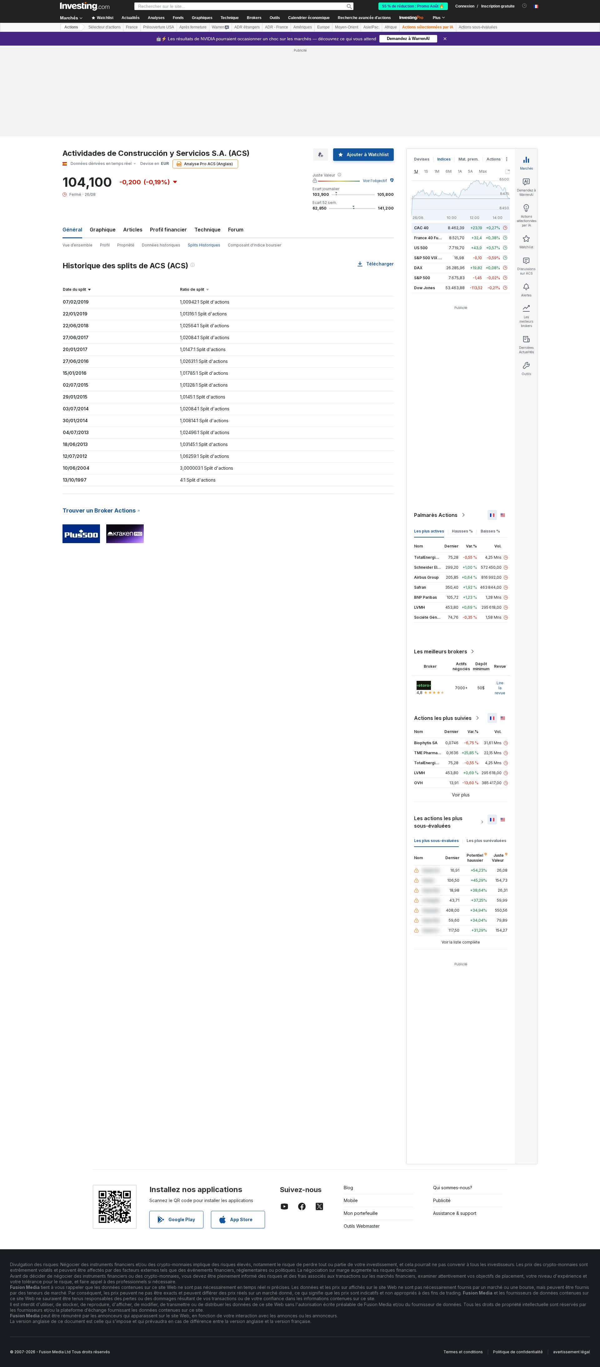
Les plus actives (429, 531)
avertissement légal (571, 1352)
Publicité (442, 1200)
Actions (71, 27)
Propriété (125, 245)
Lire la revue (500, 688)
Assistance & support (454, 1213)
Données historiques (161, 245)
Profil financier (168, 229)
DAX (418, 267)
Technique (207, 229)
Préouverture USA (158, 27)
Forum (235, 229)
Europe (323, 27)
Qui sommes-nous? (452, 1187)
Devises (421, 159)
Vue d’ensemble (77, 245)
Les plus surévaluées (486, 840)
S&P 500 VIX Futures (433, 257)
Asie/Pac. (371, 27)
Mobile (351, 1200)
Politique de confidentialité (518, 1352)
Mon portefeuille (361, 1213)
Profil (105, 245)
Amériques (302, 27)
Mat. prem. (468, 159)
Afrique (391, 27)
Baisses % (490, 531)
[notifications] (524, 6)
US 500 (421, 247)
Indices (444, 159)
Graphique (103, 229)
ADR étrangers (247, 27)
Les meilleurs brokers (440, 651)
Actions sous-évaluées (478, 27)
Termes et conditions (463, 1352)
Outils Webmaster (362, 1226)
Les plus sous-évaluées (436, 840)
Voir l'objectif (375, 180)
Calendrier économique (309, 18)
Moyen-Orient (346, 27)
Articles (132, 229)
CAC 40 (421, 227)
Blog (348, 1187)
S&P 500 (422, 277)
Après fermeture (193, 27)
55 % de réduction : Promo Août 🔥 (413, 6)
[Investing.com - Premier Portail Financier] (84, 6)
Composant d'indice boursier (254, 245)
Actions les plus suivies (443, 718)
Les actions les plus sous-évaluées (438, 822)
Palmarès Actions (436, 515)
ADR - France (276, 27)
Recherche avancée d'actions (364, 18)
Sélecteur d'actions (104, 27)
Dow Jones (424, 287)
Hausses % (462, 531)
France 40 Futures (431, 237)
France (132, 27)
